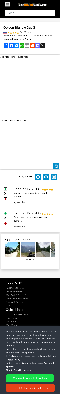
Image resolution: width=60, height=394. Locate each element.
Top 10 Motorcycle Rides (17, 314)
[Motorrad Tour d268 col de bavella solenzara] (12, 249)
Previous (10, 249)
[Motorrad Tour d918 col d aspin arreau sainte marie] (28, 249)
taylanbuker (9, 35)
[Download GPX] (56, 166)
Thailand (29, 39)
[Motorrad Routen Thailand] (5, 32)
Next (50, 249)
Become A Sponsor (15, 302)
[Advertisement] (30, 89)
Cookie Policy (13, 359)
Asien (38, 35)
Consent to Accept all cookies (30, 378)
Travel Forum (12, 318)
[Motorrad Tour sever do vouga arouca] (43, 249)
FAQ (8, 305)
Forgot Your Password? (17, 298)
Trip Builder (11, 321)
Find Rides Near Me (15, 288)
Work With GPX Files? (16, 295)
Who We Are (11, 325)
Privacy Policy (47, 356)
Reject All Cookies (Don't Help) (30, 388)
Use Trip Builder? (14, 291)
